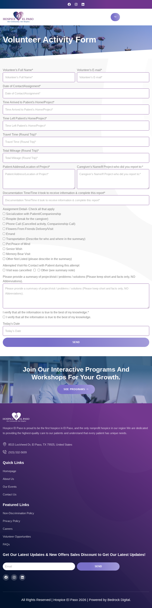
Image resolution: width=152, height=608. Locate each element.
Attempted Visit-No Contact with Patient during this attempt (41, 265)
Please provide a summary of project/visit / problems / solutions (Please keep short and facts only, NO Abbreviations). (69, 279)
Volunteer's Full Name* (18, 70)
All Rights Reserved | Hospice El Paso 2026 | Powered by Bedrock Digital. (76, 600)
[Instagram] (76, 4)
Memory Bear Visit (18, 254)
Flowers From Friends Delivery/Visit (29, 229)
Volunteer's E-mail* (89, 70)
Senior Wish (14, 249)
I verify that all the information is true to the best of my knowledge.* (46, 312)
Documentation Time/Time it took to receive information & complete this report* (54, 193)
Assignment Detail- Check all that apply (28, 209)
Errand (10, 234)
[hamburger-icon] (115, 17)
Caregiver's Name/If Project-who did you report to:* (110, 166)
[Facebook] (69, 4)
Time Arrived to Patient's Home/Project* (28, 102)
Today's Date (11, 323)
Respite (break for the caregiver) (27, 219)
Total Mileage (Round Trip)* (21, 150)
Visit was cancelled (19, 270)
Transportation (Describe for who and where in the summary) (45, 239)
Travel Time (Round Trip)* (20, 134)
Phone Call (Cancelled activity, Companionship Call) (40, 224)
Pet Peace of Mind (18, 244)
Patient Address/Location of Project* (26, 166)
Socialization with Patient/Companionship (33, 214)
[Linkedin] (83, 4)
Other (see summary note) (58, 270)
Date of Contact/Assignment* (22, 86)
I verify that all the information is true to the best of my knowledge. (48, 317)
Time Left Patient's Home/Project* (25, 118)
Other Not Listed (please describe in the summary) (39, 259)
